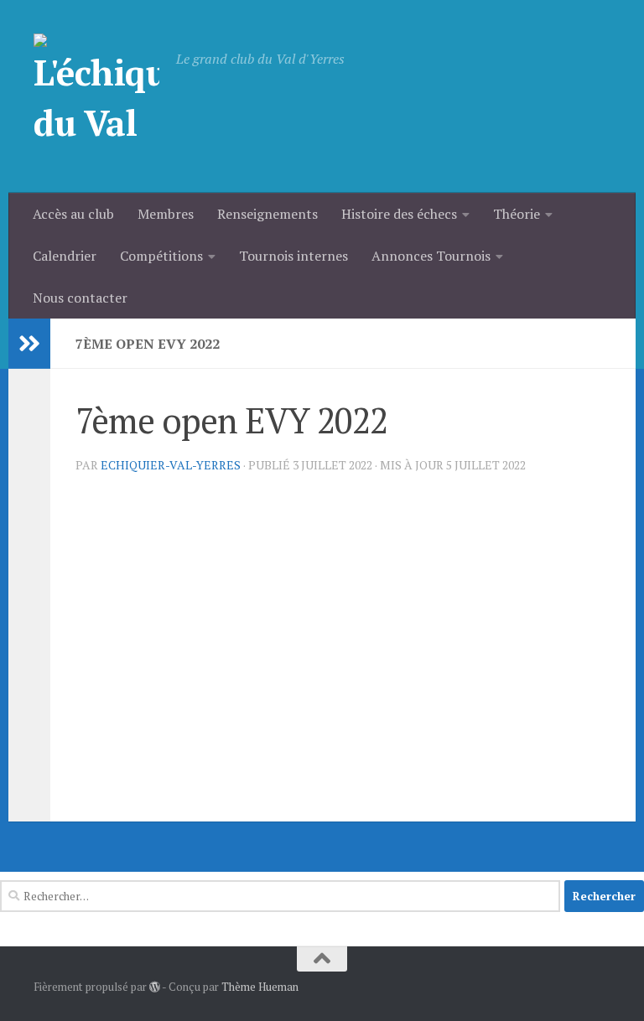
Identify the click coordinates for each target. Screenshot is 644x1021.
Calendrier (64, 255)
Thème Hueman (260, 986)
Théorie (516, 214)
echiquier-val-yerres (171, 465)
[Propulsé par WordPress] (154, 987)
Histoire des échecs (399, 214)
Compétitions (161, 255)
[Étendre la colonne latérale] (29, 344)
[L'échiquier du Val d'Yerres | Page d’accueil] (96, 96)
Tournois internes (293, 255)
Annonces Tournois (431, 255)
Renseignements (267, 214)
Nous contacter (80, 297)
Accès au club (73, 214)
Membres (166, 214)
